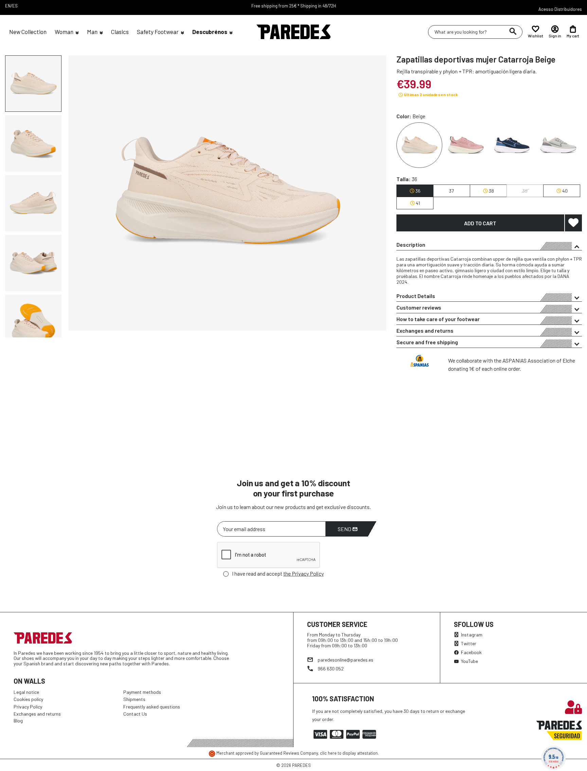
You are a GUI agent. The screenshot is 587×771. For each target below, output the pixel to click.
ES (15, 5)
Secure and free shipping (427, 342)
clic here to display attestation (349, 753)
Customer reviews (418, 307)
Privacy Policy (28, 706)
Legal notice (26, 692)
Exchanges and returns (424, 330)
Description (410, 244)
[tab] (489, 244)
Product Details (415, 296)
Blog (18, 720)
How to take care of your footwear (438, 319)
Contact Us (135, 713)
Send (345, 529)
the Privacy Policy (303, 573)
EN (8, 5)
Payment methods (142, 692)
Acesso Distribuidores (560, 9)
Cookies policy (28, 699)
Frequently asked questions (151, 706)
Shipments (134, 699)
